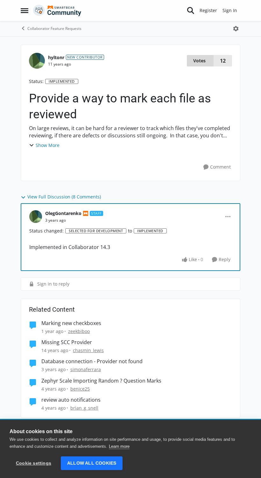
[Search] (190, 10)
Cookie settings (33, 463)
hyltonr (56, 57)
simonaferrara (85, 369)
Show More (48, 145)
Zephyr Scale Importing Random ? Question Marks (101, 381)
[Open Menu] (235, 28)
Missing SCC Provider (66, 342)
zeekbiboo (79, 331)
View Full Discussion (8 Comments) (64, 197)
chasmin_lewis (88, 350)
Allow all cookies (91, 463)
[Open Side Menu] (25, 10)
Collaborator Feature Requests (54, 28)
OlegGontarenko (63, 213)
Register (208, 10)
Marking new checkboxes (71, 323)
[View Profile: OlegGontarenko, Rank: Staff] (35, 216)
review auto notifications (71, 400)
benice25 (80, 389)
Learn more (119, 446)
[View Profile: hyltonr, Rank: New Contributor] (37, 61)
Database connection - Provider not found (92, 361)
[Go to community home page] (57, 10)
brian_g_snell (84, 408)
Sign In (229, 10)
